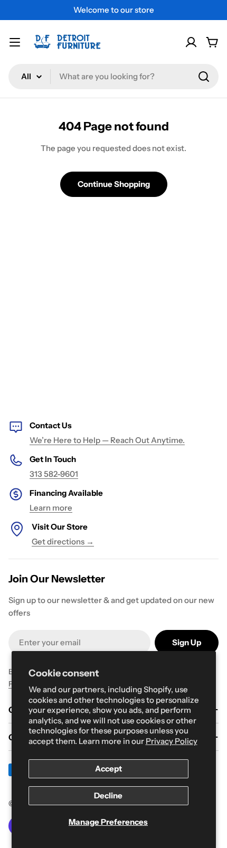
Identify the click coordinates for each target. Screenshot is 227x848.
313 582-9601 (54, 474)
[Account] (191, 42)
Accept (108, 769)
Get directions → (63, 541)
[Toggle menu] (14, 42)
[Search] (203, 76)
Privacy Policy (171, 741)
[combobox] (113, 76)
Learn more (51, 508)
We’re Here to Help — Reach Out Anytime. (107, 440)
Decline (108, 795)
